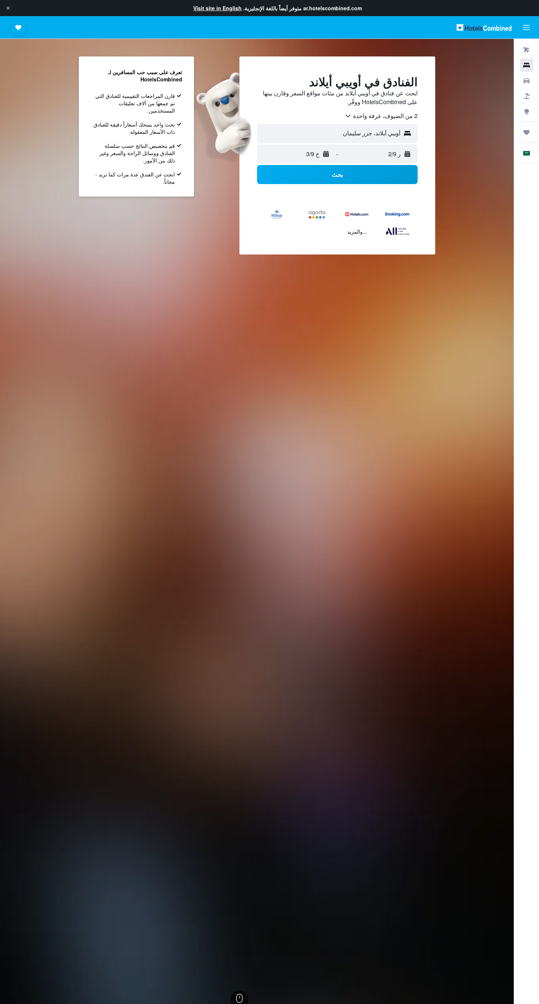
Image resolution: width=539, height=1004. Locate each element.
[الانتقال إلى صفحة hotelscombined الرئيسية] (484, 27)
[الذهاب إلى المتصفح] (526, 111)
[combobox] (381, 116)
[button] (8, 8)
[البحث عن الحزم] (526, 96)
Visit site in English (217, 8)
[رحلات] (526, 132)
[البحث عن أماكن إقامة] (526, 65)
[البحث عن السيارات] (526, 80)
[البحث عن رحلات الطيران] (526, 50)
